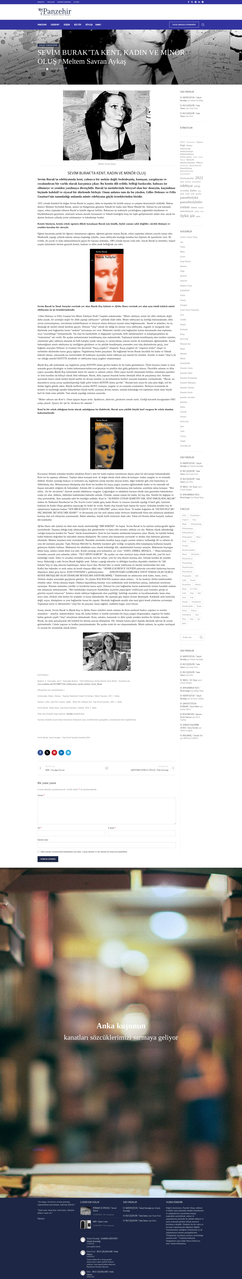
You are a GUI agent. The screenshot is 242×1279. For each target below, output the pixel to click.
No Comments (108, 1215)
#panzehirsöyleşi (186, 171)
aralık (182, 182)
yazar (197, 211)
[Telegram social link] (202, 2)
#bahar (189, 145)
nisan (187, 194)
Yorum (41, 795)
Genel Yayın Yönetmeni (189, 310)
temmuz (200, 208)
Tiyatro (183, 436)
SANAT (183, 412)
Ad (40, 828)
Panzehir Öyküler (187, 388)
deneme (188, 182)
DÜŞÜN (183, 281)
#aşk (182, 145)
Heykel (183, 325)
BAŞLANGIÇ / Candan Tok (193, 735)
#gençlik (190, 160)
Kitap (182, 334)
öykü (184, 215)
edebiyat (186, 186)
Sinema (183, 417)
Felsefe (183, 300)
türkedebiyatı (187, 211)
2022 (199, 178)
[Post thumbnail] (85, 1211)
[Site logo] (54, 12)
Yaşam (182, 441)
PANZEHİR (185, 363)
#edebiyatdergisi (186, 151)
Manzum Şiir (185, 344)
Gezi (182, 315)
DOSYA (183, 276)
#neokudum (184, 165)
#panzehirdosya (195, 165)
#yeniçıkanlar (187, 178)
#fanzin (182, 160)
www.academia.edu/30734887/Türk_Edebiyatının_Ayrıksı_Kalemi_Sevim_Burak (70, 684)
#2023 (182, 142)
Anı (181, 242)
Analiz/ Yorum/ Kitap (48, 45)
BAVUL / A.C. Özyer (190, 487)
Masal (182, 349)
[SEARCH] (201, 637)
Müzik (182, 358)
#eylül (201, 157)
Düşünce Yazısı (186, 286)
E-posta (112, 828)
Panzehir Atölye (186, 368)
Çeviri (182, 257)
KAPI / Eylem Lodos (100, 1221)
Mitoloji (183, 354)
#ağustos (199, 142)
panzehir (198, 194)
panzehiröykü (189, 197)
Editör (182, 295)
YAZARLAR (185, 446)
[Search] (203, 24)
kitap (199, 191)
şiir (192, 216)
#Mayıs (199, 162)
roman (185, 207)
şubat (198, 216)
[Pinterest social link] (195, 2)
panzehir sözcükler (187, 397)
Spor (182, 426)
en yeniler (184, 190)
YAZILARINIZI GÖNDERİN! (184, 25)
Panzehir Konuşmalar (188, 378)
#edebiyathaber (186, 157)
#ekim (195, 157)
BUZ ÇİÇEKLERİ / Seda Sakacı (137, 1215)
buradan (70, 714)
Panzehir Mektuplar (188, 383)
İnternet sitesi (43, 840)
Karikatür (184, 329)
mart (182, 194)
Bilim (182, 252)
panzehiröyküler (191, 202)
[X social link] (192, 2)
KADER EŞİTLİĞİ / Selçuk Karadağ (138, 1208)
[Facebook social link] (188, 2)
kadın (193, 190)
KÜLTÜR (184, 339)
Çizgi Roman (185, 261)
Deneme (183, 266)
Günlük (183, 320)
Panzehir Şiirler (186, 392)
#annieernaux (190, 142)
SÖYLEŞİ (184, 422)
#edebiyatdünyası (187, 154)
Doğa (182, 271)
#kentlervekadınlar (187, 162)
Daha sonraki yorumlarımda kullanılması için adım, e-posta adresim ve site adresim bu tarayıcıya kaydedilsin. (84, 852)
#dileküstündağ (185, 149)
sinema (194, 207)
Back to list (106, 768)
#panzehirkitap (186, 168)
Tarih (182, 431)
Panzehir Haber (186, 373)
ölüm (202, 211)
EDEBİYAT (185, 291)
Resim (182, 407)
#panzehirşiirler (185, 174)
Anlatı (182, 247)
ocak (192, 194)
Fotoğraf (183, 305)
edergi (197, 186)
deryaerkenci (196, 182)
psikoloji (183, 402)
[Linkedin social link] (199, 2)
